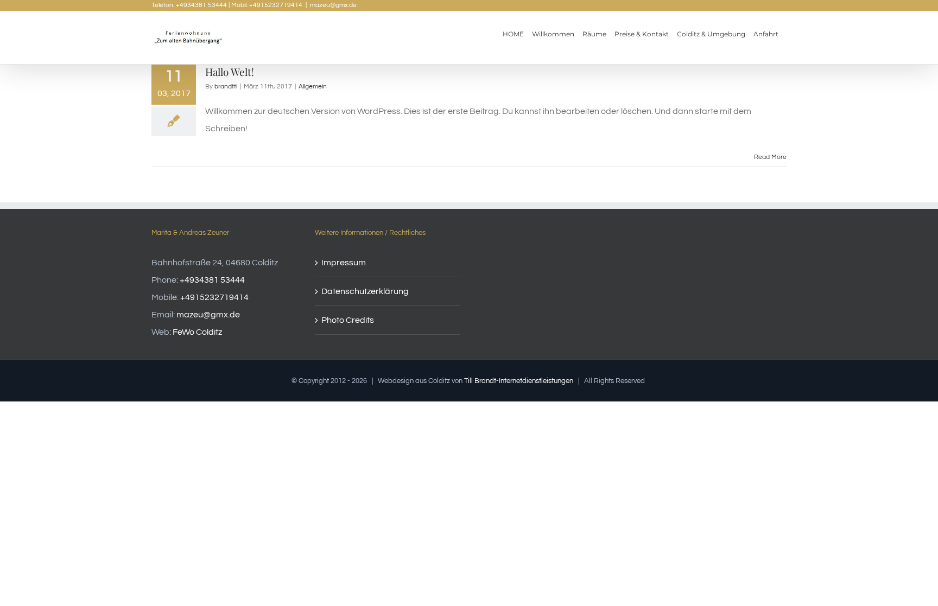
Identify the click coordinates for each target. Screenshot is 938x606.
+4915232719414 (214, 297)
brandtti (225, 86)
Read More (770, 157)
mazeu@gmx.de (333, 5)
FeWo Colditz (197, 332)
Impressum (343, 262)
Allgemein (313, 86)
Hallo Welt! (229, 72)
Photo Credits (347, 320)
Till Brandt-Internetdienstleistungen (518, 381)
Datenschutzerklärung (365, 291)
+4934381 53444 (212, 280)
